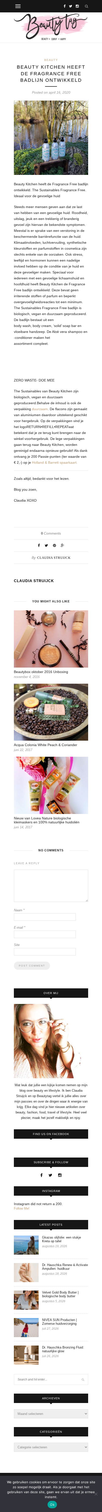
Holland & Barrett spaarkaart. (54, 462)
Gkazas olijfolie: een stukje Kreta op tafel (61, 1239)
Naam (19, 910)
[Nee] (95, 1493)
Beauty (51, 59)
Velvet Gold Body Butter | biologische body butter (60, 1294)
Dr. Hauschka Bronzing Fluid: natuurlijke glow (63, 1349)
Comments (51, 533)
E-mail (19, 927)
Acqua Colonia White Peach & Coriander (45, 745)
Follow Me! (21, 1208)
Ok (52, 1505)
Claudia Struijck (54, 558)
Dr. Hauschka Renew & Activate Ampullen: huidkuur (65, 1266)
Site (17, 945)
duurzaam (40, 409)
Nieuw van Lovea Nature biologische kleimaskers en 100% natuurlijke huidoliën (46, 820)
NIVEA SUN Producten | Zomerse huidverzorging (59, 1321)
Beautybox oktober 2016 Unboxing (41, 672)
